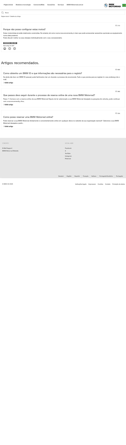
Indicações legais (80, 184)
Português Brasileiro (106, 176)
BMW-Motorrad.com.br (75, 5)
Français (85, 176)
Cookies (100, 184)
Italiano (93, 176)
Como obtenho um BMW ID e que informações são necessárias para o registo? (42, 73)
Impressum (92, 184)
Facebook (68, 148)
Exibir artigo (8, 83)
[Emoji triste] (14, 48)
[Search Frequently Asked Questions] (3, 12)
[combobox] (65, 12)
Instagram (68, 156)
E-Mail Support (7, 148)
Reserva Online (10, 43)
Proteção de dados (118, 184)
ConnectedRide (39, 5)
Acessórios (51, 5)
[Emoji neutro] (9, 48)
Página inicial (8, 5)
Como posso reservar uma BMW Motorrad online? (28, 116)
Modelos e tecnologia (23, 5)
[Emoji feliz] (4, 48)
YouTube (67, 153)
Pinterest (68, 159)
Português (119, 176)
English (69, 176)
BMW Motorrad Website (10, 151)
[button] (124, 5)
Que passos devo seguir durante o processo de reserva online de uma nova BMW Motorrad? (49, 95)
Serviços (61, 5)
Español (77, 176)
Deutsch (61, 176)
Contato (107, 184)
